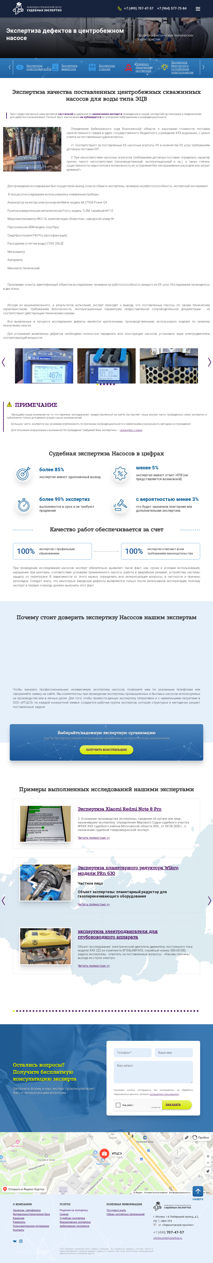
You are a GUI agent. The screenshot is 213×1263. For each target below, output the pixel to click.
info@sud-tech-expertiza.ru (167, 1238)
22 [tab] (83, 1011)
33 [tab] (119, 1011)
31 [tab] (112, 1011)
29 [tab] (105, 1011)
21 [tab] (79, 1011)
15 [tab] (60, 1011)
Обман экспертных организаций (125, 1214)
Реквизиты (19, 1222)
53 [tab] (184, 1011)
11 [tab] (46, 1011)
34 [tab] (122, 1011)
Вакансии (18, 1218)
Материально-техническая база (31, 1214)
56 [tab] (194, 1011)
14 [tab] (56, 1011)
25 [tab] (92, 1011)
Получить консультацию (106, 749)
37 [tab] (132, 1011)
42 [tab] (148, 1011)
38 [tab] (135, 1011)
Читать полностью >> (94, 838)
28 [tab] (102, 1011)
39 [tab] (138, 1011)
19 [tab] (73, 1011)
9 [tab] (40, 1011)
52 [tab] (181, 1011)
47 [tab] (165, 1011)
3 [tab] (104, 384)
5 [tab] (110, 384)
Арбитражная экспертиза (74, 1226)
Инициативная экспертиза (75, 1222)
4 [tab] (107, 384)
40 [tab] (142, 1011)
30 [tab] (109, 1011)
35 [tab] (125, 1011)
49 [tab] (171, 1011)
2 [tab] (101, 384)
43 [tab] (151, 1011)
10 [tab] (43, 1011)
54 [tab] (188, 1011)
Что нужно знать (116, 1210)
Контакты (18, 1230)
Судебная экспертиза (72, 1218)
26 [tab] (96, 1011)
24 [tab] (89, 1011)
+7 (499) (168, 1232)
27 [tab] (99, 1011)
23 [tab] (86, 1011)
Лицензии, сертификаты (27, 1210)
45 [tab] (158, 1011)
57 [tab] (197, 1011)
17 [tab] (66, 1011)
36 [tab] (129, 1011)
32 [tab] (115, 1011)
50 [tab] (175, 1011)
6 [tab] (114, 384)
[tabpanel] (44, 366)
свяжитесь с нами (131, 430)
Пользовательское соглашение (31, 1226)
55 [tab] (191, 1011)
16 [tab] (63, 1011)
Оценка (64, 1214)
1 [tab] (97, 384)
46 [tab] (161, 1011)
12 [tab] (50, 1011)
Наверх (198, 1199)
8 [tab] (37, 1011)
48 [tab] (168, 1011)
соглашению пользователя (164, 1094)
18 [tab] (69, 1011)
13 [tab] (53, 1011)
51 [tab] (178, 1011)
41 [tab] (145, 1011)
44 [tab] (155, 1011)
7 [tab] (33, 1011)
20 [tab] (76, 1011)
